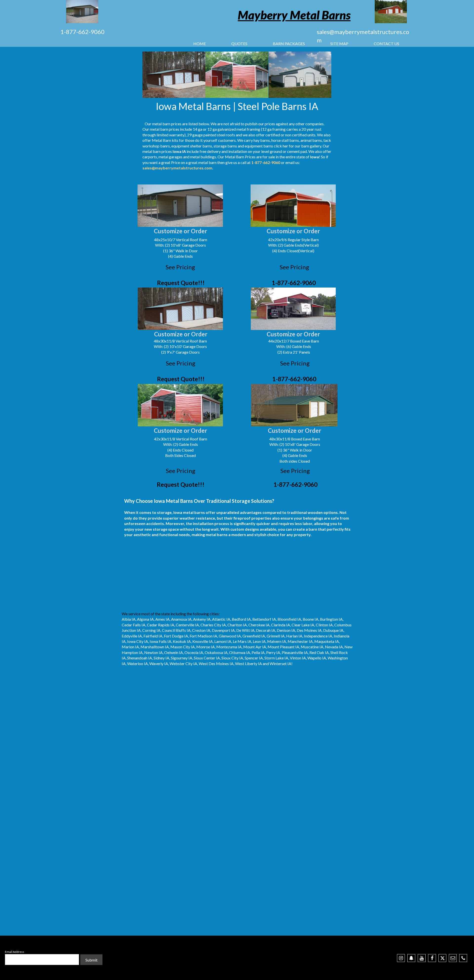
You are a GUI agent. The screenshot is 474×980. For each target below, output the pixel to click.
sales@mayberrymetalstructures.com (177, 167)
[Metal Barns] (391, 11)
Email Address (14, 952)
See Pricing (180, 267)
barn (157, 151)
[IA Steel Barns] (236, 75)
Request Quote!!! (181, 282)
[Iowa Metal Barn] (174, 75)
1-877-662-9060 (82, 31)
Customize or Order (180, 231)
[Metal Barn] (82, 11)
